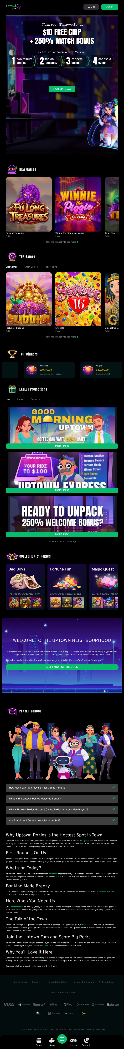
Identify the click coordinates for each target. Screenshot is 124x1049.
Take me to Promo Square (61, 541)
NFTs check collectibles (63, 992)
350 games (84, 840)
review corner (87, 925)
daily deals (53, 874)
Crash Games (31, 267)
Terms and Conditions (56, 982)
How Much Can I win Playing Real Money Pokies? (37, 787)
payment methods (106, 891)
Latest (20, 399)
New (8, 399)
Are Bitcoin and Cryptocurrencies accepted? (34, 820)
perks (45, 945)
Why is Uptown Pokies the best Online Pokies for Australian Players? (48, 809)
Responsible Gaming (83, 982)
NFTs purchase (106, 982)
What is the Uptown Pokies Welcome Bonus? (35, 798)
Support (36, 982)
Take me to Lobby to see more (61, 242)
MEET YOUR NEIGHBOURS (62, 667)
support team (16, 907)
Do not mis (36, 399)
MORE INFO (62, 446)
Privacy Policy (20, 982)
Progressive (51, 267)
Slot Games (11, 267)
